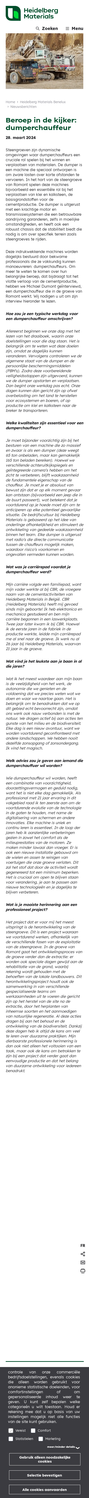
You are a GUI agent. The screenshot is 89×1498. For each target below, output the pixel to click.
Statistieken (24, 1439)
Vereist (20, 1430)
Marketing (53, 1439)
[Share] (82, 1254)
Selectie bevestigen (44, 1475)
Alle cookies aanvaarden (44, 1489)
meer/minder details (61, 1446)
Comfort (44, 1430)
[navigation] (82, 1245)
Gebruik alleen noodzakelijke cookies (44, 1459)
